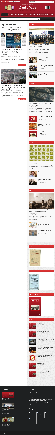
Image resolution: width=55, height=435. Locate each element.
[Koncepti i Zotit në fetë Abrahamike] (32, 342)
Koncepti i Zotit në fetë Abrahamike (14, 14)
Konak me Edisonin (34, 162)
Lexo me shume (21, 65)
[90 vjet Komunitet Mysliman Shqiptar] (8, 419)
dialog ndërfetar (13, 30)
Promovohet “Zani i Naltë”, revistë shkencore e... (7, 411)
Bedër (13, 25)
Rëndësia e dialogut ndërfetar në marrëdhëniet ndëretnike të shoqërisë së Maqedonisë (13, 87)
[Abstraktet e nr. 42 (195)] (32, 334)
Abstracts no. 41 (41, 363)
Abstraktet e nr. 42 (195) (43, 331)
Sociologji (17, 90)
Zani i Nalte (11, 56)
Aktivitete (16, 56)
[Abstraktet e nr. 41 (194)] (32, 374)
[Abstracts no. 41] (32, 366)
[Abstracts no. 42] (32, 326)
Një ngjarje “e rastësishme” (44, 171)
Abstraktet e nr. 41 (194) (43, 371)
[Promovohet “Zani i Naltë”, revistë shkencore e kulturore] (8, 406)
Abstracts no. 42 (41, 323)
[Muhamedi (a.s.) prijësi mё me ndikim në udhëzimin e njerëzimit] (32, 358)
